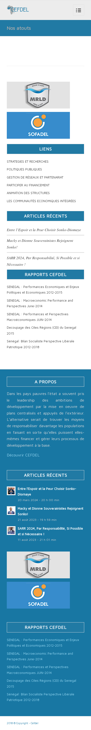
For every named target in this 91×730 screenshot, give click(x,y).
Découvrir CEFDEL (23, 455)
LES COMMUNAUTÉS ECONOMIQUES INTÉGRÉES (41, 201)
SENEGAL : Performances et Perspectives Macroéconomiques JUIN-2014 (37, 317)
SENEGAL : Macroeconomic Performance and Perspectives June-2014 (40, 303)
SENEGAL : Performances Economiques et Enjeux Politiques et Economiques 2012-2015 (43, 289)
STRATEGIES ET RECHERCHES (28, 161)
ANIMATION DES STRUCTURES (28, 193)
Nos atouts (19, 28)
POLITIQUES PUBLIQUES (24, 169)
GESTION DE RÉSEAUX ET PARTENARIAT (35, 177)
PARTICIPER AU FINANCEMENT (28, 185)
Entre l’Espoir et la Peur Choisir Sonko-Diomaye (44, 229)
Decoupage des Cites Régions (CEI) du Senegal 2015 (41, 330)
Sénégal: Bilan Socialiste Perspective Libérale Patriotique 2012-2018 (40, 344)
